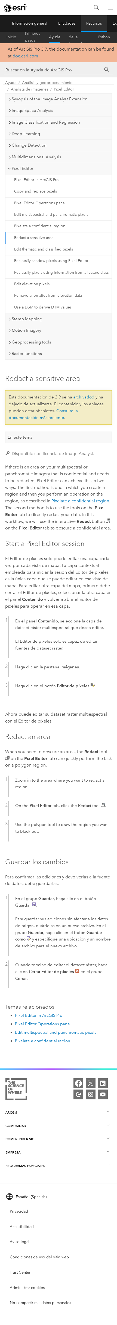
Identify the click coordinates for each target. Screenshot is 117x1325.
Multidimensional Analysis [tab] (36, 157)
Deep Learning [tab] (26, 133)
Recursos (94, 23)
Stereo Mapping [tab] (27, 318)
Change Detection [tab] (29, 145)
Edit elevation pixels (32, 284)
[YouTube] (103, 1094)
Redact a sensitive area (33, 237)
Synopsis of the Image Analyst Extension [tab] (50, 99)
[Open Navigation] (110, 7)
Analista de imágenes (29, 89)
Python (104, 37)
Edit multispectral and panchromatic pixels (51, 214)
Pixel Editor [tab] (22, 168)
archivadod (83, 397)
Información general (29, 23)
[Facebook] (78, 1083)
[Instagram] (91, 1094)
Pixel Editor (64, 89)
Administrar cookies (27, 1287)
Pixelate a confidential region (39, 226)
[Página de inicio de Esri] (15, 8)
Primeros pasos (32, 37)
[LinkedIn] (103, 1083)
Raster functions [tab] (27, 353)
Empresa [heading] (12, 1152)
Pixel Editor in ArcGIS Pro (36, 179)
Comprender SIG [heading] (19, 1139)
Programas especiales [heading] (25, 1166)
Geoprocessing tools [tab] (31, 342)
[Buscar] (96, 7)
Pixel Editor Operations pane (39, 203)
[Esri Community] (78, 1094)
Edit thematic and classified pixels (43, 249)
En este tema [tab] (20, 437)
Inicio (11, 37)
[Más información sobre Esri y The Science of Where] (16, 1090)
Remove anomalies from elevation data (48, 295)
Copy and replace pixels (35, 191)
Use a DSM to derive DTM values (43, 307)
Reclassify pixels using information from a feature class (61, 272)
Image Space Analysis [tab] (32, 110)
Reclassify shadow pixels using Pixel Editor (51, 260)
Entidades (66, 23)
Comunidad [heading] (15, 1126)
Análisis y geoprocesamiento (47, 82)
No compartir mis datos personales (40, 1302)
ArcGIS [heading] (11, 1112)
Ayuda (54, 37)
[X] (91, 1083)
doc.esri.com (25, 56)
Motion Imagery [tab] (26, 330)
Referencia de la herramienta (79, 37)
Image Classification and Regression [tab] (46, 122)
